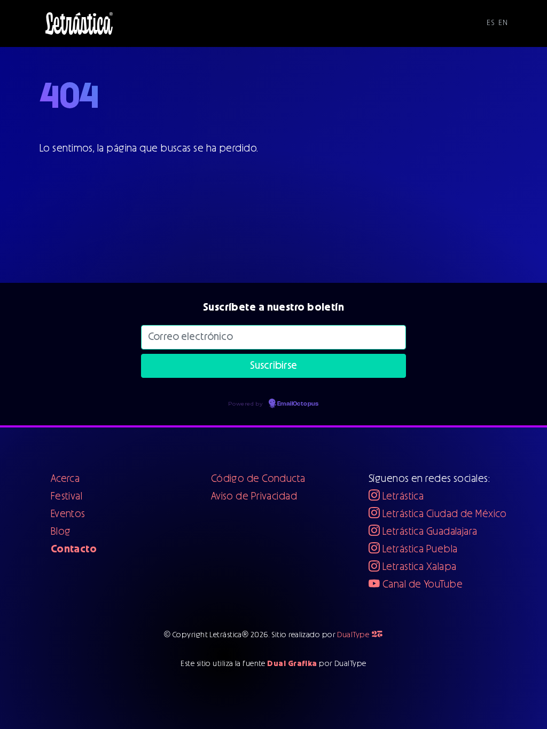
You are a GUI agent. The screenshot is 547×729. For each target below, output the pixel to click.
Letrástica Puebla (418, 549)
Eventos (68, 514)
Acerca (65, 479)
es (490, 23)
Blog (61, 531)
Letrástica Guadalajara (428, 531)
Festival (67, 496)
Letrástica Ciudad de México (443, 514)
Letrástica (402, 496)
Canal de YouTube (421, 584)
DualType (360, 635)
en (502, 23)
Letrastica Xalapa (418, 567)
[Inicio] (79, 23)
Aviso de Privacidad (254, 496)
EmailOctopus (297, 404)
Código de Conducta (258, 479)
